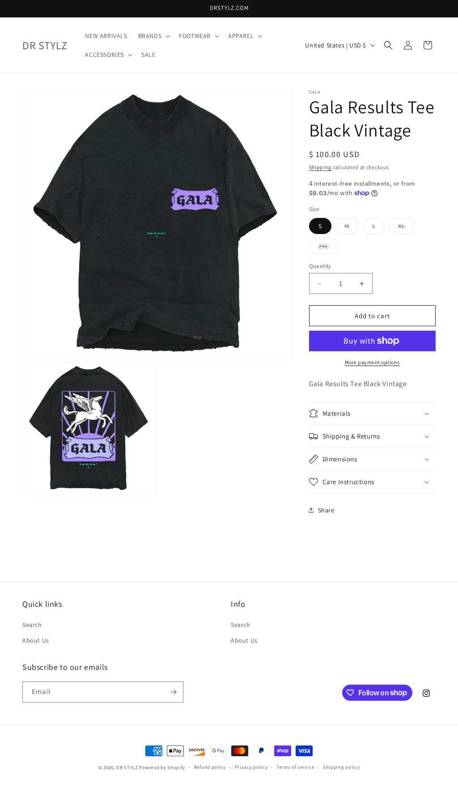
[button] (153, 35)
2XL (328, 248)
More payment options (372, 362)
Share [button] (326, 510)
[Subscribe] (173, 692)
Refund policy (210, 767)
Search (32, 625)
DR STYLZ (127, 767)
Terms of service (295, 767)
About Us (35, 640)
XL (406, 227)
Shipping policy (341, 767)
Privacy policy (251, 767)
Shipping (320, 167)
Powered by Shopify (162, 767)
